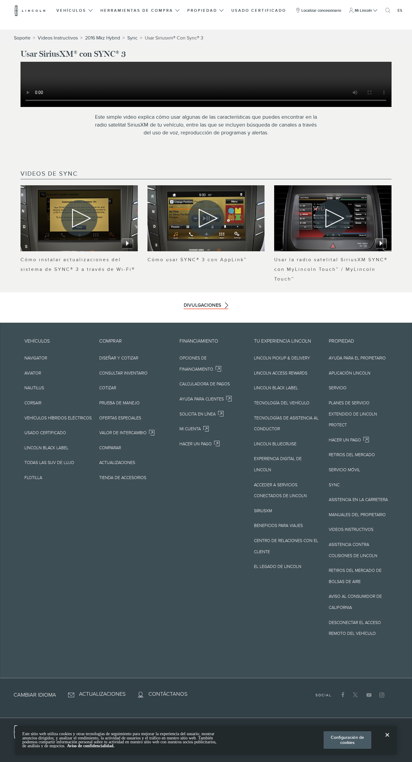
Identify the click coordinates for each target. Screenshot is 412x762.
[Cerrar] (387, 739)
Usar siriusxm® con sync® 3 (174, 38)
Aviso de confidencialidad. (91, 746)
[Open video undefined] (79, 218)
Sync (132, 38)
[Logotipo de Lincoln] (30, 10)
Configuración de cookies (347, 740)
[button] (75, 10)
